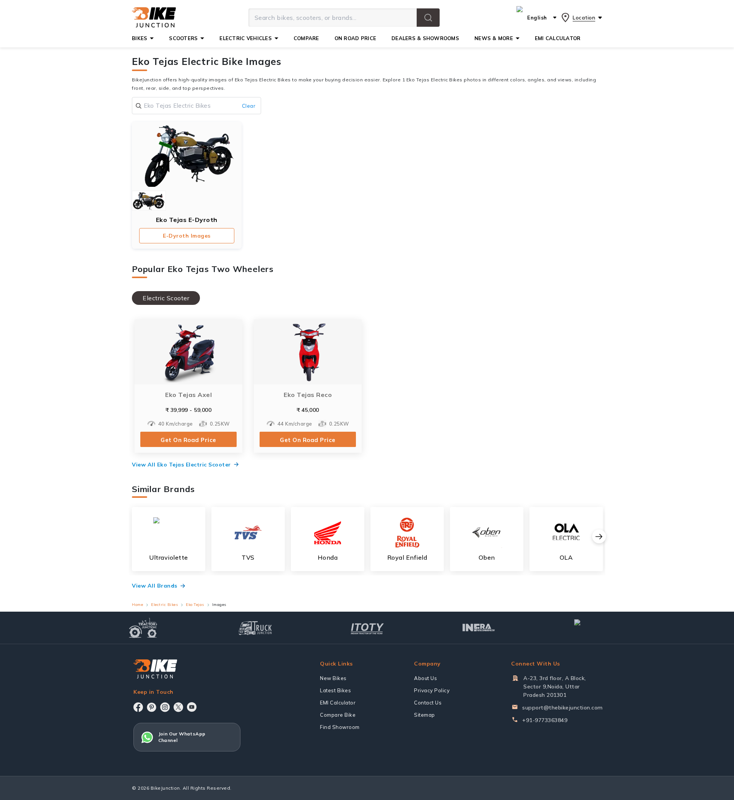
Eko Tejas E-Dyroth (187, 219)
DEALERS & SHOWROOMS (425, 38)
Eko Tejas (195, 604)
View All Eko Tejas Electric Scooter (181, 464)
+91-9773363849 (544, 720)
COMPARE (306, 38)
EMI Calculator (338, 703)
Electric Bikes (164, 604)
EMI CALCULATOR (558, 38)
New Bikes (333, 678)
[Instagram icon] (165, 707)
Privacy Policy (432, 690)
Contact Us (428, 703)
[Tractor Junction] (143, 627)
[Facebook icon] (138, 707)
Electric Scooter (166, 298)
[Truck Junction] (255, 627)
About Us (425, 678)
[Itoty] (367, 628)
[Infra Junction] (478, 628)
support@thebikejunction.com (562, 707)
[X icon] (178, 707)
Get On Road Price (188, 440)
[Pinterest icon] (151, 707)
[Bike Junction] (154, 17)
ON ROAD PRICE (355, 38)
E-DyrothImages (187, 235)
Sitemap (424, 715)
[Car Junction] (590, 627)
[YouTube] (191, 707)
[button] (428, 17)
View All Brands (154, 585)
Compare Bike (338, 715)
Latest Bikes (335, 690)
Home (137, 604)
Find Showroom (340, 727)
